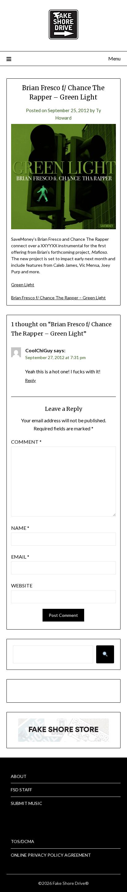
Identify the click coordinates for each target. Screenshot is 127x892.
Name (20, 528)
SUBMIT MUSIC (26, 803)
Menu (114, 58)
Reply (30, 380)
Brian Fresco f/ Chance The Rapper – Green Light (58, 297)
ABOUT (19, 776)
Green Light (22, 284)
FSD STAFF (21, 789)
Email (20, 557)
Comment (26, 442)
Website (21, 585)
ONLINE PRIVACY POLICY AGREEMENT (51, 855)
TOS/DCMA (22, 841)
